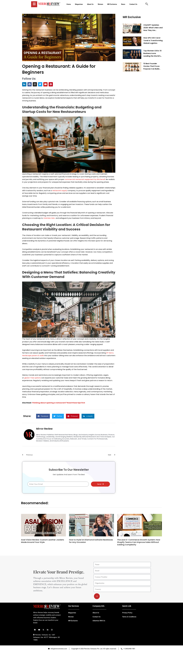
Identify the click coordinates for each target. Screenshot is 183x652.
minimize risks (49, 218)
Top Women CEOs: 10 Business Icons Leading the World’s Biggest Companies (152, 53)
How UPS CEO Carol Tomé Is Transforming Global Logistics (153, 40)
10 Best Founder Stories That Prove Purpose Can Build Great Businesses (151, 66)
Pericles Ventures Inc (42, 635)
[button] (43, 416)
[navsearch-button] (147, 4)
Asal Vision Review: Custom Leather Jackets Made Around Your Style (42, 540)
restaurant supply (59, 190)
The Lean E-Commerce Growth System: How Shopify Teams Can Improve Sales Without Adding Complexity (138, 542)
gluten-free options (32, 378)
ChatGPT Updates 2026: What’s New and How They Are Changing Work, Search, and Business (153, 28)
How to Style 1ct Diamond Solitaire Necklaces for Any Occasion (91, 540)
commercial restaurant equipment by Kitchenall (85, 179)
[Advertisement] (139, 106)
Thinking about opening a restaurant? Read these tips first (58, 403)
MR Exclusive (132, 17)
